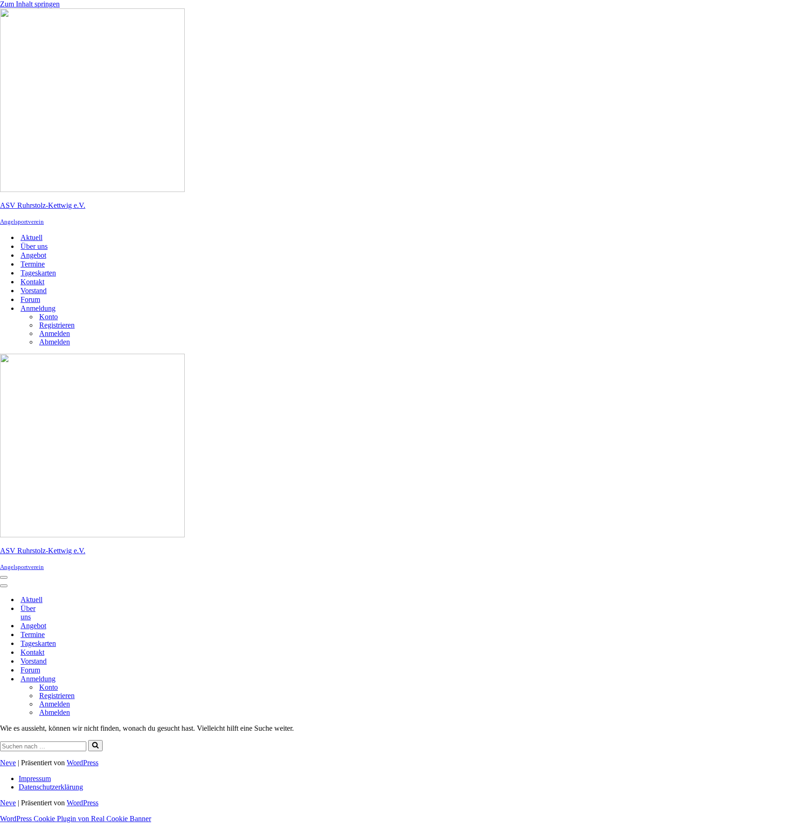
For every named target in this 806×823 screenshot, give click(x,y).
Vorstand (34, 291)
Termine (33, 264)
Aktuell (31, 237)
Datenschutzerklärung (51, 787)
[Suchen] (95, 745)
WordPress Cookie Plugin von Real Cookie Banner (75, 819)
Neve (8, 763)
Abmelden (54, 342)
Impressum (35, 778)
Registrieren (57, 325)
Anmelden (54, 333)
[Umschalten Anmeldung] (65, 679)
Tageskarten (38, 273)
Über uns (34, 246)
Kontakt (32, 282)
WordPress (82, 763)
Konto (48, 317)
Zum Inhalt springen (30, 4)
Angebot (33, 255)
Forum (30, 299)
